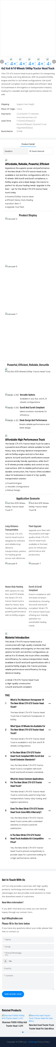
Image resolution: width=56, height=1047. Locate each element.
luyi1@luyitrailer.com (12, 918)
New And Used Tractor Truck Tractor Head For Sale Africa (41, 1027)
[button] (20, 1032)
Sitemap (33, 1042)
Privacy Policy (43, 1042)
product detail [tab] (28, 144)
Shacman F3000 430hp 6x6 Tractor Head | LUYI (14, 1024)
